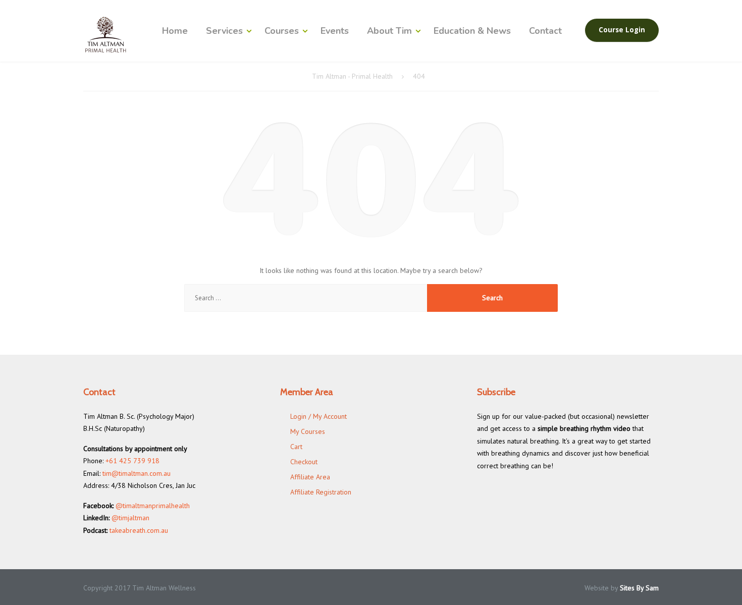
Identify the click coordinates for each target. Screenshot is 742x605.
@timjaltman (130, 517)
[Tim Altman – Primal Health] (106, 34)
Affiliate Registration (320, 492)
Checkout (303, 461)
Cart (296, 446)
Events (335, 31)
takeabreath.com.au (139, 530)
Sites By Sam (639, 587)
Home (175, 31)
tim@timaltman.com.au (136, 473)
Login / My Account (318, 416)
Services (224, 31)
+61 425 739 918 (132, 460)
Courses (281, 31)
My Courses (307, 431)
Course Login (622, 29)
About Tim (389, 31)
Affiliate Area (310, 476)
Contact (545, 31)
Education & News (472, 31)
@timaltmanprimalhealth (153, 505)
